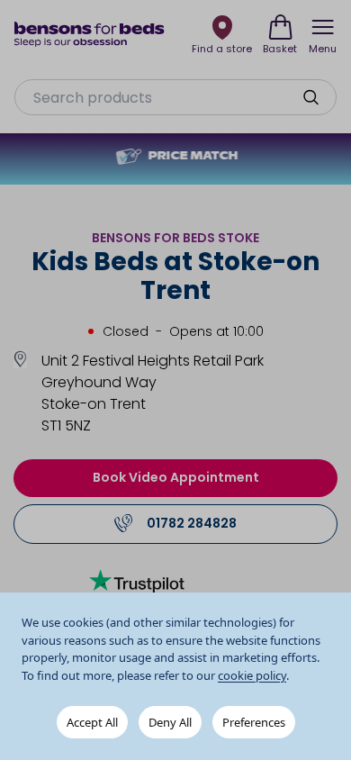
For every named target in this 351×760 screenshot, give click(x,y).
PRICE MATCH (193, 156)
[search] (310, 97)
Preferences (253, 722)
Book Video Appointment (176, 477)
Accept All (92, 722)
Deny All (170, 722)
